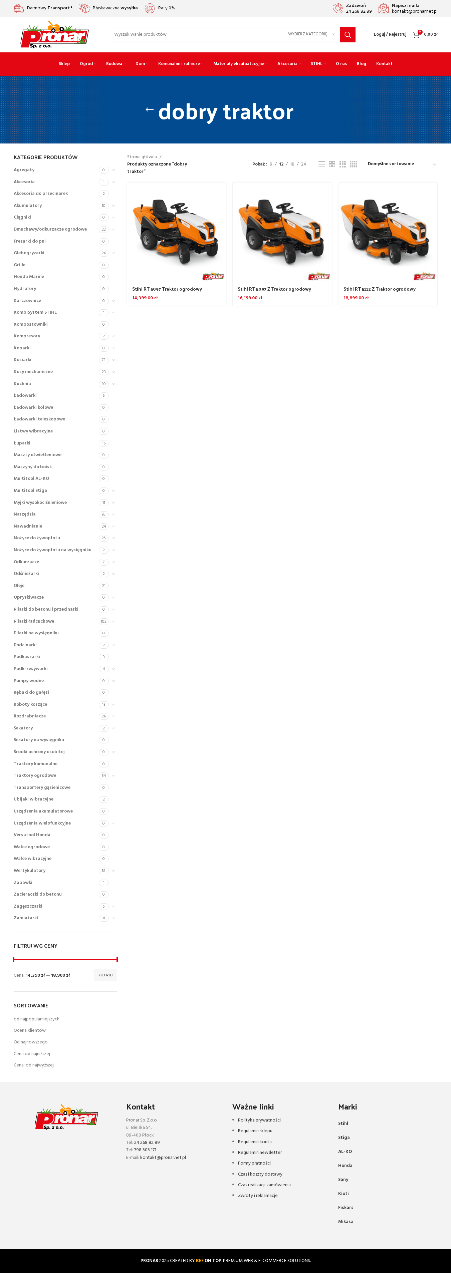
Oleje (19, 586)
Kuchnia (22, 384)
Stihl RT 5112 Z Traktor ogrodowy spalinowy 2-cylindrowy (380, 292)
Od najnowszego (31, 1042)
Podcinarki (25, 645)
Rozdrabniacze (30, 716)
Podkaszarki (27, 657)
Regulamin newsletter (260, 1153)
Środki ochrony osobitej (39, 752)
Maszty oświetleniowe (37, 455)
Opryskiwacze (29, 597)
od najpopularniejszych (36, 1019)
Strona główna (142, 157)
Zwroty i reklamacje (258, 1196)
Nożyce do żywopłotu (37, 538)
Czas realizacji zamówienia (264, 1185)
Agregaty (24, 170)
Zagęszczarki (28, 906)
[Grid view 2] (332, 164)
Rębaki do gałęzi (31, 692)
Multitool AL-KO (31, 479)
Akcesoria (24, 182)
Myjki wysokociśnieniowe (40, 503)
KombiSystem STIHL (35, 312)
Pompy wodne (29, 681)
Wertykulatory (29, 871)
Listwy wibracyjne (33, 431)
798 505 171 (145, 1150)
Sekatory (23, 728)
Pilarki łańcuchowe (34, 621)
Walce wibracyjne (32, 859)
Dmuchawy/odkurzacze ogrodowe (50, 229)
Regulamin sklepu (255, 1131)
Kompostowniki (31, 324)
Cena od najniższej (32, 1054)
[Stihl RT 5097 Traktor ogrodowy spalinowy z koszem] (176, 232)
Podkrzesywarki (31, 669)
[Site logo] (54, 34)
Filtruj (105, 975)
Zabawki (23, 883)
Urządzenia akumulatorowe (43, 811)
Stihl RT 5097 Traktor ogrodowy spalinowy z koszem (167, 292)
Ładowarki (25, 395)
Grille (19, 265)
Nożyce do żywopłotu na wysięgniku (52, 550)
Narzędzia (25, 514)
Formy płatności (254, 1163)
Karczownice (27, 301)
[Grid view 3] (343, 164)
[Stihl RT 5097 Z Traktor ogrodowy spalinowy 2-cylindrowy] (282, 232)
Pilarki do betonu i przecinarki (46, 609)
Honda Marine (29, 277)
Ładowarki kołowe (33, 407)
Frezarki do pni (30, 241)
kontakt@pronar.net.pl (163, 1158)
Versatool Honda (32, 835)
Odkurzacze (26, 562)
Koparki (22, 348)
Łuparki (22, 443)
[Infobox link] (352, 8)
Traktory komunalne (35, 764)
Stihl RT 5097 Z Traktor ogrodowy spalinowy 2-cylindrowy (274, 292)
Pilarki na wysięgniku (36, 633)
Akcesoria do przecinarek (41, 194)
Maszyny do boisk (33, 467)
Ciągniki (22, 217)
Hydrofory (25, 289)
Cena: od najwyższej (34, 1065)
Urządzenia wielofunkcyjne (42, 823)
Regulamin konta (255, 1142)
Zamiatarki (26, 918)
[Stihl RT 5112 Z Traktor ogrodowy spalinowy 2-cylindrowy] (388, 232)
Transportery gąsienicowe (42, 787)
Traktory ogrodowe (35, 775)
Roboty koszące (30, 704)
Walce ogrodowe (32, 847)
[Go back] (149, 109)
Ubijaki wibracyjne (33, 799)
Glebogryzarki (29, 253)
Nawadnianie (28, 526)
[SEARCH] (348, 34)
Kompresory (27, 336)
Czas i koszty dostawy (260, 1174)
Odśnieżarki (26, 574)
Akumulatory (28, 206)
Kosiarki (22, 360)
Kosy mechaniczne (33, 372)
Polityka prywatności (259, 1120)
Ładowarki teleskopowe (39, 419)
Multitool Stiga (30, 491)
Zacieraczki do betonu (38, 894)
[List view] (321, 164)
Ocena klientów (30, 1030)
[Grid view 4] (353, 164)
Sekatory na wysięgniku (39, 740)
